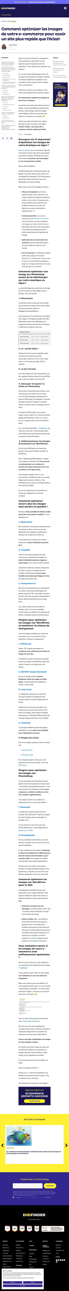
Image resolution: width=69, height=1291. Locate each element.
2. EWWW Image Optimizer (8, 104)
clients (31, 1245)
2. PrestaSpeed (5, 118)
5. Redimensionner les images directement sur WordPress (9, 83)
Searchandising (7, 1256)
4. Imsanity (4, 108)
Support (45, 1241)
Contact (58, 1248)
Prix (30, 1241)
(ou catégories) (33, 938)
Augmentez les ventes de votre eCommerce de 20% (59, 63)
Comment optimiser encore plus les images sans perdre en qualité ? (8, 87)
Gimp (20, 420)
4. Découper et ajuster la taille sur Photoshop (8, 79)
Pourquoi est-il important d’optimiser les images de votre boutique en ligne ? (7, 63)
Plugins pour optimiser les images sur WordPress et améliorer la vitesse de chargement (8, 98)
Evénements (32, 1262)
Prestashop (19, 1256)
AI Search (5, 1253)
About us (58, 1245)
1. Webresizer (5, 90)
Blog (30, 1256)
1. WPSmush (5, 102)
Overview (5, 1245)
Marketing (10, 1148)
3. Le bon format (6, 77)
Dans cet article (24, 150)
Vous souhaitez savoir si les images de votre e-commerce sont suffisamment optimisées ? (8, 127)
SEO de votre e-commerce (40, 218)
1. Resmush (4, 116)
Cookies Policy (9, 1275)
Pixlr (35, 415)
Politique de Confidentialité (40, 1197)
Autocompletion (7, 1258)
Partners (31, 1253)
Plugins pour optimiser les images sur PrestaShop (8, 113)
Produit (5, 1241)
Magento (18, 1250)
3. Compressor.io (6, 94)
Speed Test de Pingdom (31, 1021)
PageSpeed (23, 968)
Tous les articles (6, 15)
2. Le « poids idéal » (6, 75)
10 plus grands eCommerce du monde (58, 70)
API (30, 1264)
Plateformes (20, 1241)
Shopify (18, 1245)
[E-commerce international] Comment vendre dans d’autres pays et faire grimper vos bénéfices (33, 1152)
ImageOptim (42, 428)
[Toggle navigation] (65, 8)
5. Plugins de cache (6, 110)
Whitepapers (33, 1259)
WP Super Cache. (27, 755)
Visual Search (7, 1267)
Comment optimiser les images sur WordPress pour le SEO (8, 122)
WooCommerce (20, 1253)
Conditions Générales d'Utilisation (27, 1197)
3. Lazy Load (5, 106)
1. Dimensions (5, 73)
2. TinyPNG (4, 92)
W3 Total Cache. (27, 750)
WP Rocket (22, 765)
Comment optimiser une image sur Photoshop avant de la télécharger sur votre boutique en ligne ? (8, 69)
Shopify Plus (19, 1248)
